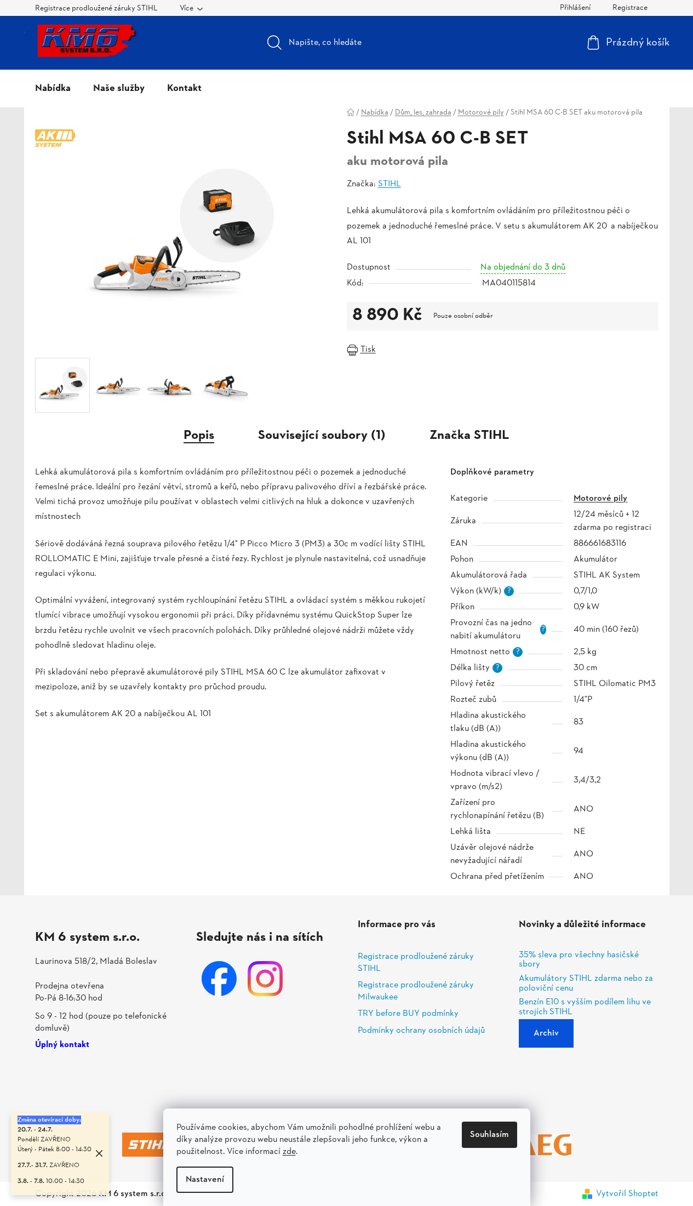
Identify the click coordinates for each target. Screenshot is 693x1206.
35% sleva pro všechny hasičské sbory (579, 960)
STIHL (389, 184)
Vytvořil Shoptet (627, 1194)
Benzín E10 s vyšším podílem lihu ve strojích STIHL (585, 1007)
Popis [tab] (199, 435)
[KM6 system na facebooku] (219, 978)
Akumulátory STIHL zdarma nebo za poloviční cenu (586, 983)
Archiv (546, 1033)
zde (289, 1152)
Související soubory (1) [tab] (322, 435)
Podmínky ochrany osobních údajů (421, 1031)
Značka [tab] (469, 435)
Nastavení (205, 1180)
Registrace (630, 8)
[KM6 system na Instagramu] (265, 979)
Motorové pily (600, 499)
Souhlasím (489, 1135)
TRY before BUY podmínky (408, 1014)
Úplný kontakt (62, 1045)
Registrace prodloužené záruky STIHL (96, 8)
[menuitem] (53, 88)
